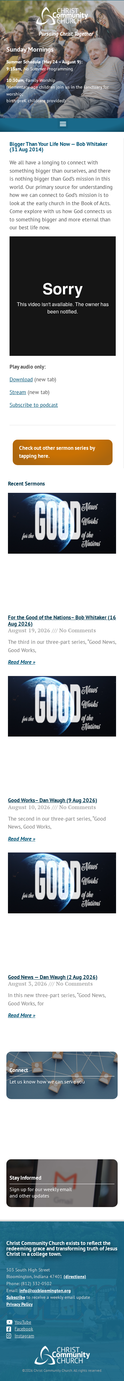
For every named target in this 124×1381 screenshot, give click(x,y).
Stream (18, 392)
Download (21, 379)
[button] (63, 123)
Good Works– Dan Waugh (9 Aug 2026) (52, 800)
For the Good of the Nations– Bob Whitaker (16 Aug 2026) (62, 620)
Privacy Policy (19, 1304)
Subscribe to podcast (34, 404)
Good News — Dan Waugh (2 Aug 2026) (53, 977)
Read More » (21, 661)
